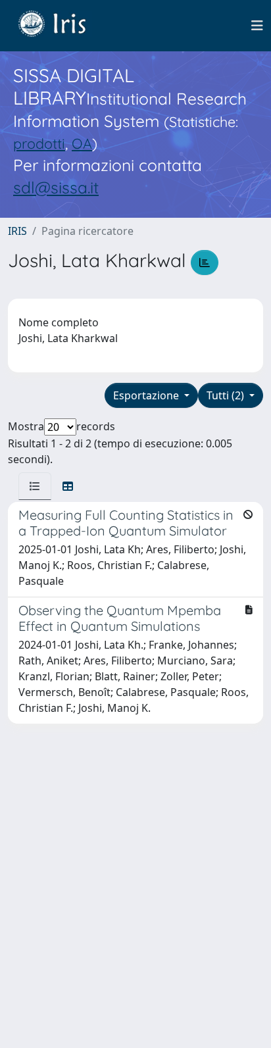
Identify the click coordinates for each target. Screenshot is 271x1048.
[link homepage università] (62, 25)
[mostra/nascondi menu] (257, 25)
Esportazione (147, 395)
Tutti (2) (227, 395)
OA (82, 143)
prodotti (39, 143)
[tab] (34, 486)
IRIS (17, 231)
